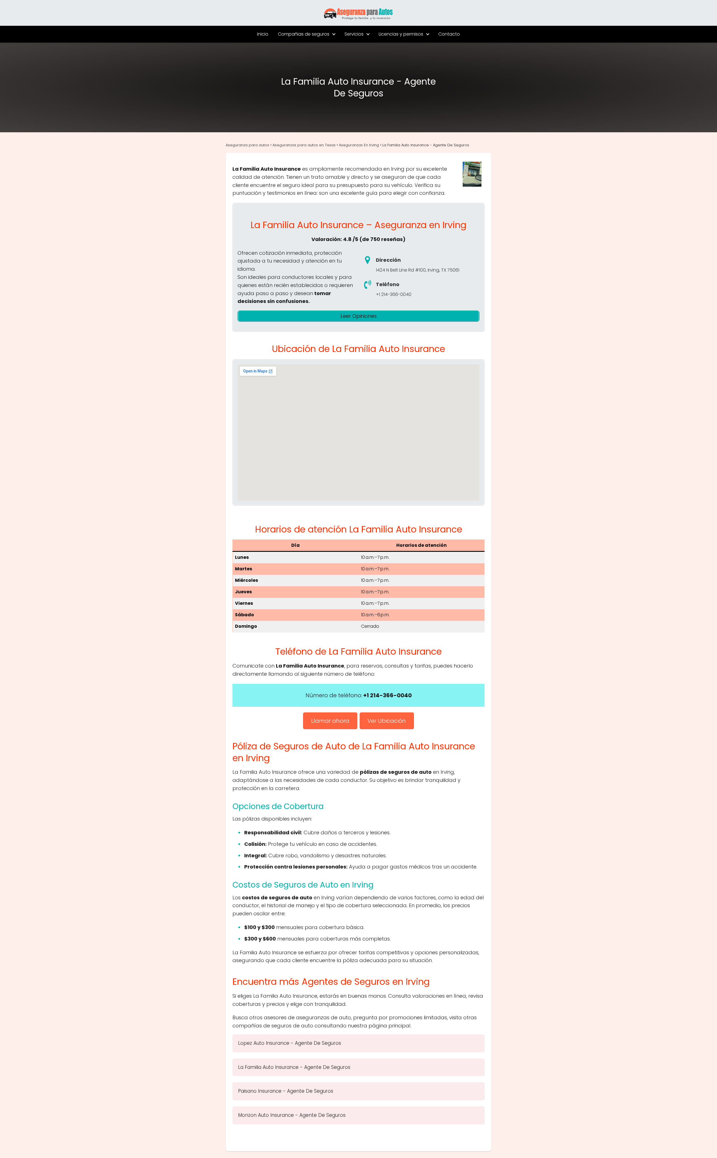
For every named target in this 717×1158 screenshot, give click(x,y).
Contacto (449, 34)
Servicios (354, 34)
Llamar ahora (330, 721)
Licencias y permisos (401, 34)
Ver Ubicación (386, 721)
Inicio (262, 34)
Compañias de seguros (303, 34)
